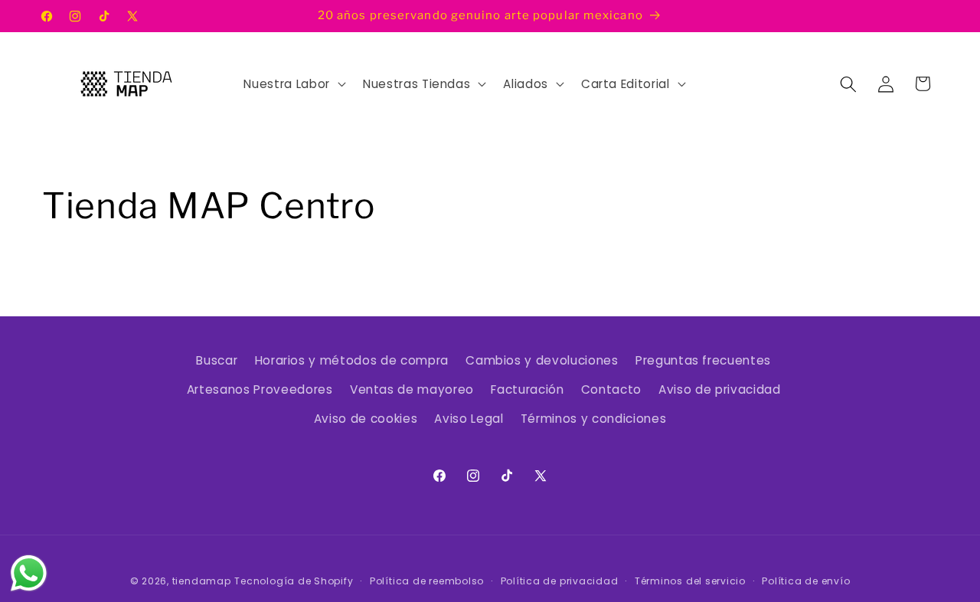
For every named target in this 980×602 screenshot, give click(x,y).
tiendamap (201, 580)
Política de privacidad (560, 580)
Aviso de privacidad (719, 389)
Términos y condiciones (594, 419)
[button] (293, 84)
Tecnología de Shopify (293, 580)
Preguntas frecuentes (703, 360)
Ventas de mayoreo (412, 389)
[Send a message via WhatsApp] (29, 573)
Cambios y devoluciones (542, 360)
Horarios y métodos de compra (352, 360)
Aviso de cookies (366, 419)
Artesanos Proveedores (260, 389)
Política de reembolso (427, 580)
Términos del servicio (690, 580)
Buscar (216, 360)
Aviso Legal (468, 419)
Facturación (527, 389)
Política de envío (806, 580)
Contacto (611, 389)
